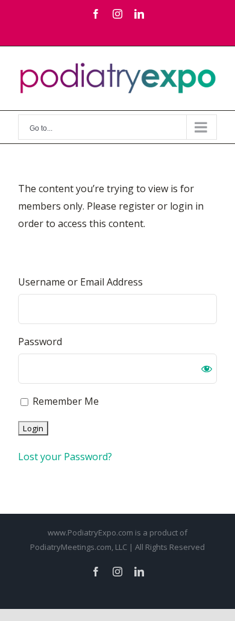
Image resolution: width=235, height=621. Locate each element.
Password (40, 341)
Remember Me (64, 401)
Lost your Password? (65, 456)
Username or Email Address (80, 282)
